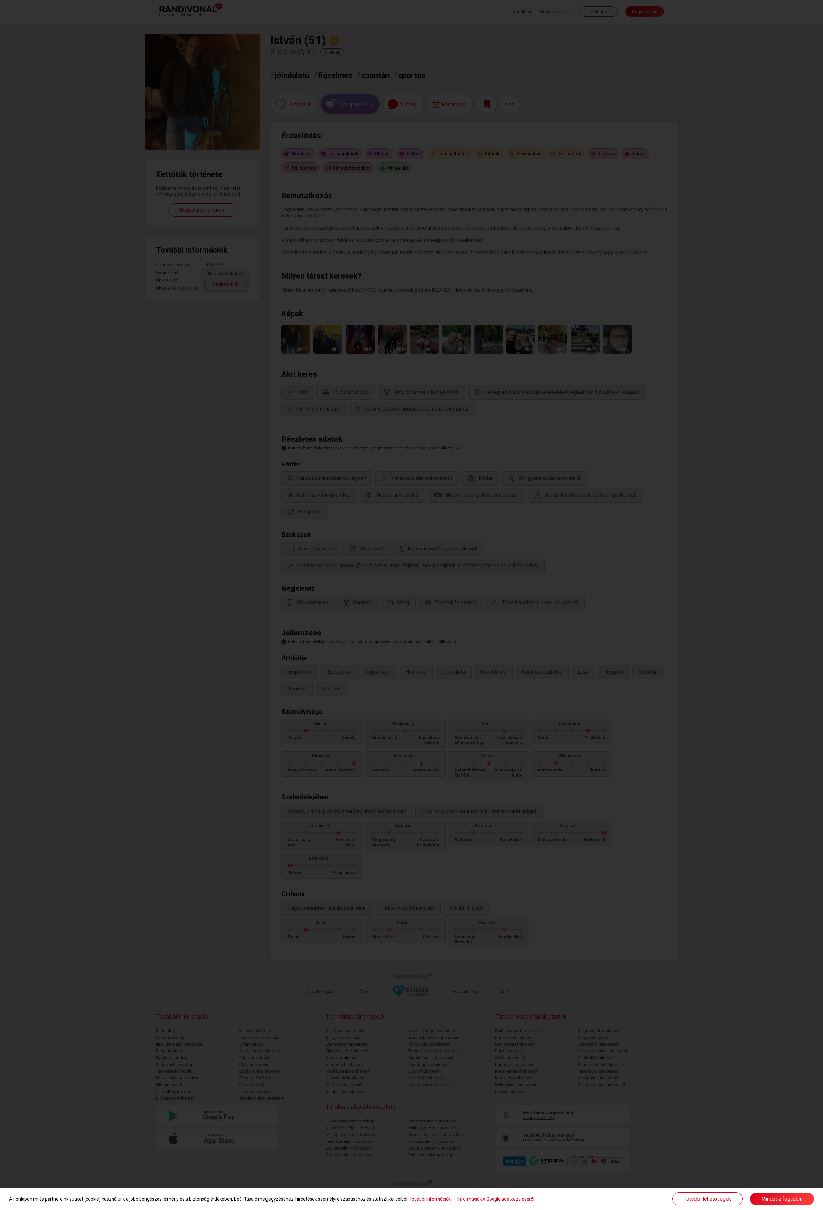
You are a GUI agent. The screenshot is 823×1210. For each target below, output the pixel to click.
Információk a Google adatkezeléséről (495, 1199)
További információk (430, 1199)
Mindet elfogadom (782, 1199)
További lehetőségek (707, 1199)
